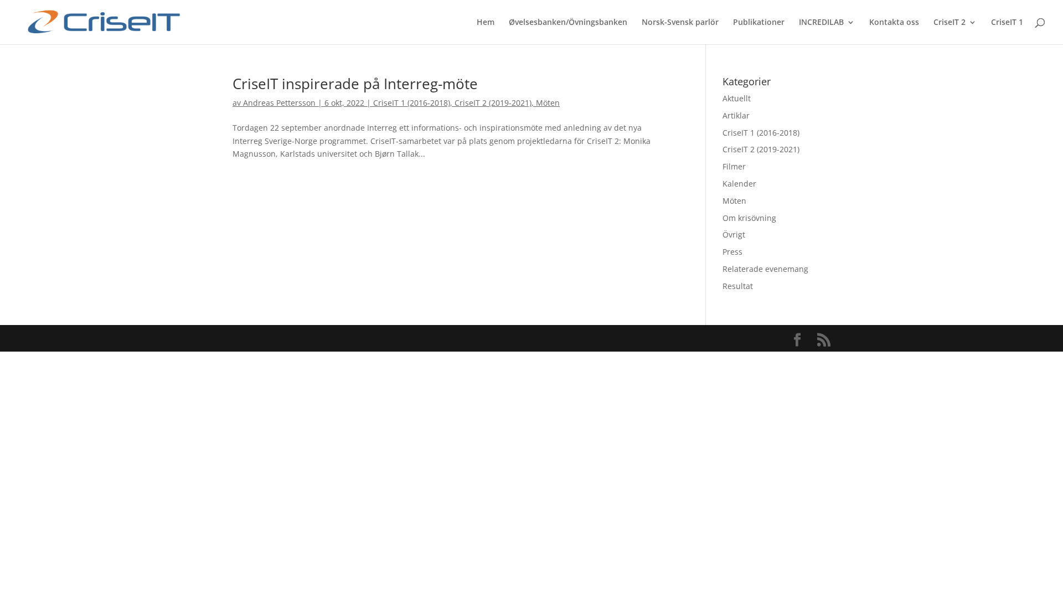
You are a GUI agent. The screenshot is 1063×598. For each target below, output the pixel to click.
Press (732, 251)
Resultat (738, 286)
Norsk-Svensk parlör (680, 22)
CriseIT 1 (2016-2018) (411, 102)
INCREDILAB (821, 22)
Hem (485, 22)
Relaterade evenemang (765, 269)
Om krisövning (749, 218)
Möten (548, 102)
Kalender (739, 183)
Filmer (734, 166)
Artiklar (736, 115)
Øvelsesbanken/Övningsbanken (568, 22)
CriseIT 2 (949, 22)
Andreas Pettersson (279, 102)
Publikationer (759, 22)
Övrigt (734, 234)
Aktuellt (737, 98)
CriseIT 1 (1007, 22)
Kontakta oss (894, 22)
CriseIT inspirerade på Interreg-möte (355, 84)
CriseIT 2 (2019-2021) (493, 102)
